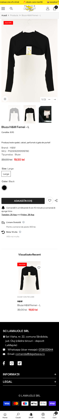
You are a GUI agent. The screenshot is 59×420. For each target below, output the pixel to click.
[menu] (3, 8)
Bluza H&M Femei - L (29, 305)
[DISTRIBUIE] (55, 200)
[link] (18, 415)
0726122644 (46, 349)
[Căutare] (11, 8)
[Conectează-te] (47, 8)
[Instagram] (12, 363)
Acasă (4, 15)
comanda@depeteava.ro (30, 354)
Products (14, 15)
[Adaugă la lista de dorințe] (49, 200)
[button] (49, 99)
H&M (12, 147)
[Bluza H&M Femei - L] (29, 277)
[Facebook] (4, 363)
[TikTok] (19, 363)
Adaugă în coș (23, 200)
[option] (29, 60)
